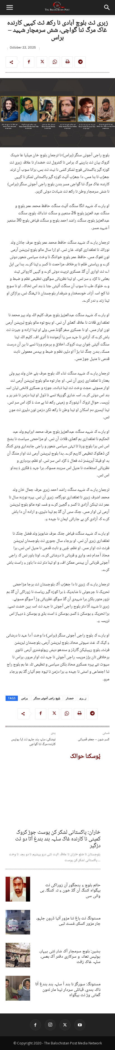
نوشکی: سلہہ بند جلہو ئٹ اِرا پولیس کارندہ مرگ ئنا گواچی (33, 742)
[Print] (67, 62)
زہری (82, 698)
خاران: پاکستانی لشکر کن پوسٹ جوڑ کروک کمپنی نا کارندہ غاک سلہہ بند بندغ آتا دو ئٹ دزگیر (57, 839)
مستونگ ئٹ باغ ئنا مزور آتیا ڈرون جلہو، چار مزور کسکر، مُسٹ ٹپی (68, 921)
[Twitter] (41, 62)
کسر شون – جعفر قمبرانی (93, 740)
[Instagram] (50, 1024)
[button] (9, 7)
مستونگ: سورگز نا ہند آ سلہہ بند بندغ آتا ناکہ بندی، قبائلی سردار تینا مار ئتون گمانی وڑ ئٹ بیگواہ (67, 990)
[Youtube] (79, 1024)
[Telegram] (80, 62)
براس (24, 698)
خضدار (70, 698)
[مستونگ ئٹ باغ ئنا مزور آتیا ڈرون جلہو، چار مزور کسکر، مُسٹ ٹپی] (18, 922)
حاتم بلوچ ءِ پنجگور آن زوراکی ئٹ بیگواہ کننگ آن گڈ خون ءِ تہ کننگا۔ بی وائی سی (70, 890)
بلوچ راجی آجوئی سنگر (46, 698)
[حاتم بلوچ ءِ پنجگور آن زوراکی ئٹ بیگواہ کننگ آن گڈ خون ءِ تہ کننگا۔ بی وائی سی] (18, 889)
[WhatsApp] (54, 62)
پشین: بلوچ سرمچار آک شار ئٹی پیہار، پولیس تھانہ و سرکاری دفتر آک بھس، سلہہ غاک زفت (69, 957)
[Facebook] (28, 62)
